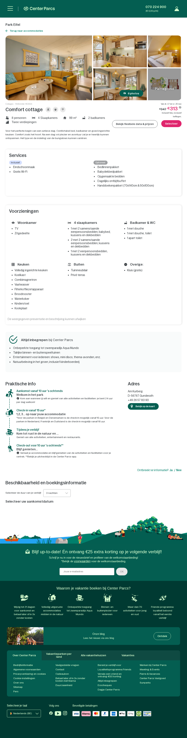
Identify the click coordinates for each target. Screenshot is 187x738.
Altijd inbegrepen (107, 680)
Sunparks (145, 682)
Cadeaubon (62, 674)
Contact (60, 669)
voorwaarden (82, 561)
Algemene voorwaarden (27, 669)
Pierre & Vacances (150, 674)
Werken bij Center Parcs (153, 665)
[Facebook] (51, 714)
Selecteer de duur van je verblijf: (23, 493)
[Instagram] (65, 714)
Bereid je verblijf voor (109, 665)
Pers (15, 691)
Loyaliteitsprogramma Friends (114, 669)
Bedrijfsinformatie (23, 665)
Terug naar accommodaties (26, 30)
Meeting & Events (150, 669)
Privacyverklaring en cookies (29, 674)
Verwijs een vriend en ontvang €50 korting (110, 675)
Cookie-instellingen (24, 678)
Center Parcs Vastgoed (153, 678)
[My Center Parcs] (176, 8)
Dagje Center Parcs (109, 689)
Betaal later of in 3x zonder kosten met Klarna (70, 679)
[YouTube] (58, 714)
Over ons (18, 682)
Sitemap (18, 687)
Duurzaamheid (64, 685)
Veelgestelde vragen (67, 665)
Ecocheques (105, 685)
